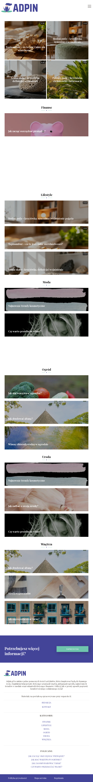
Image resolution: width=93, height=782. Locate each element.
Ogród (46, 369)
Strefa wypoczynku (19, 593)
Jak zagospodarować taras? (23, 619)
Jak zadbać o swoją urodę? (23, 506)
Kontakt (46, 707)
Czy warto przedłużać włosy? (24, 331)
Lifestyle (46, 195)
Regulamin (59, 778)
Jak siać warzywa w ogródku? (25, 393)
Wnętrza (46, 544)
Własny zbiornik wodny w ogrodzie (28, 444)
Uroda (46, 457)
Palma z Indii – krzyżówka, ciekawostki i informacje (67, 79)
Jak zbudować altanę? (20, 418)
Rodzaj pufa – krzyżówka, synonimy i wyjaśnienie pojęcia (67, 40)
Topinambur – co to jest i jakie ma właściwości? (25, 48)
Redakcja (46, 702)
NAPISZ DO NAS (72, 649)
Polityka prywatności (17, 778)
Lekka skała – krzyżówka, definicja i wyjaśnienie (25, 79)
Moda (46, 282)
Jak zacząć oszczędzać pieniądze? (27, 131)
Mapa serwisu (40, 778)
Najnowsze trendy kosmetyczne (26, 305)
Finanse (46, 107)
